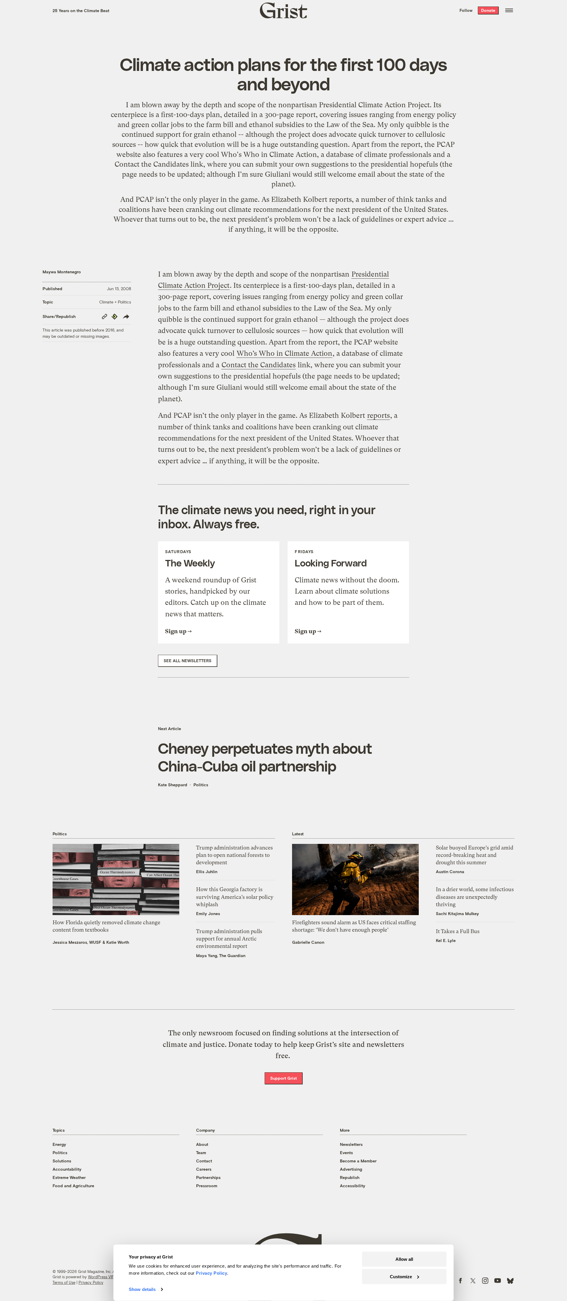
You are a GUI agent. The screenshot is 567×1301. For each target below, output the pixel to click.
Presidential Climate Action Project (374, 105)
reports (340, 199)
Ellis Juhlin (206, 871)
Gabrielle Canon (308, 942)
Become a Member (358, 1160)
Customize (401, 1276)
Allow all (404, 1259)
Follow (466, 10)
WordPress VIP (101, 1276)
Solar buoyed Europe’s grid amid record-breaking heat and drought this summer (474, 854)
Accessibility (352, 1185)
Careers (203, 1169)
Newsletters (351, 1144)
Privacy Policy (91, 1282)
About (202, 1144)
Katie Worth (117, 942)
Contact (204, 1160)
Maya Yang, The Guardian (220, 955)
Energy (59, 1144)
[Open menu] (509, 10)
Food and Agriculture (73, 1185)
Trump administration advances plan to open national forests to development (234, 854)
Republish (349, 1177)
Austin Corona (450, 871)
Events (346, 1152)
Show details (142, 1289)
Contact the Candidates (152, 164)
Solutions (62, 1160)
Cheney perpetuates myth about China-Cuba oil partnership (265, 756)
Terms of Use (64, 1282)
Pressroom (206, 1185)
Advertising (351, 1169)
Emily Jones (208, 913)
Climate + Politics (115, 301)
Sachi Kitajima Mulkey (457, 913)
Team (201, 1152)
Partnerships (208, 1177)
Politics (200, 784)
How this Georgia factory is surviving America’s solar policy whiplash (234, 896)
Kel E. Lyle (446, 940)
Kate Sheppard (172, 784)
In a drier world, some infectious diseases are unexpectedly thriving (475, 896)
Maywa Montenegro (62, 271)
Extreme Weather (69, 1177)
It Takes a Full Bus (458, 931)
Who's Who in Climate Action (269, 154)
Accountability (67, 1169)
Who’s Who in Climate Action (284, 353)
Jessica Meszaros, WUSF (77, 942)
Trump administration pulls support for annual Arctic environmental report (229, 938)
